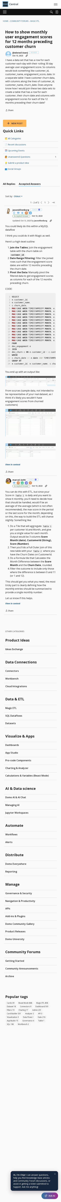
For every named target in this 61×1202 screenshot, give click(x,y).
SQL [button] (10, 1024)
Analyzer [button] (29, 1013)
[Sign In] (56, 12)
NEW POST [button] (17, 123)
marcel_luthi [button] (19, 480)
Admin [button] (36, 1010)
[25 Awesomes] (30, 483)
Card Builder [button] (14, 1013)
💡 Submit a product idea (17, 162)
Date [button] (41, 1017)
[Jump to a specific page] (53, 202)
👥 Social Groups (13, 169)
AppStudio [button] (12, 1020)
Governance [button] (28, 1020)
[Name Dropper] (18, 213)
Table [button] (41, 1020)
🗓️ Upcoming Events (15, 150)
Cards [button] (10, 1003)
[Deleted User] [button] (20, 52)
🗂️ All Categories (13, 138)
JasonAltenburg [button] (20, 210)
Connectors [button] (25, 1006)
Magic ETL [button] (42, 1003)
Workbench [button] (23, 1024)
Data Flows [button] (28, 1017)
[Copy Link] (26, 55)
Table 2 (37, 551)
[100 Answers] (26, 483)
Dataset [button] (11, 1006)
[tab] (9, 183)
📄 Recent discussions (15, 144)
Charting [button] (23, 1010)
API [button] (40, 1013)
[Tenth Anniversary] (30, 213)
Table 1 (20, 495)
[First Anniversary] (22, 483)
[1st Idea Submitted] (22, 213)
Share (9, 110)
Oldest (17, 196)
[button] (8, 54)
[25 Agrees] (26, 213)
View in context (12, 464)
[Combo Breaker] (14, 213)
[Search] (51, 12)
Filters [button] (10, 1010)
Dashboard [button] (42, 1006)
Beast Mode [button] (25, 1003)
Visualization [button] (13, 1017)
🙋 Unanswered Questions (30, 156)
